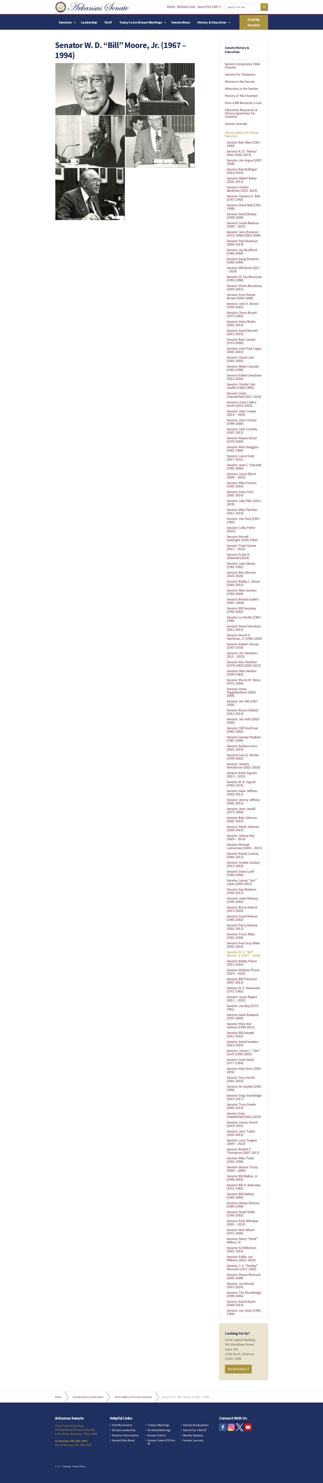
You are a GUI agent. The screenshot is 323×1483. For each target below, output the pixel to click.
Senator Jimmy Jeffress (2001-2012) (243, 801)
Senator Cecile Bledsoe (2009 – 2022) (243, 224)
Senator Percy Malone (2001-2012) (242, 927)
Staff (108, 22)
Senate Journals (236, 124)
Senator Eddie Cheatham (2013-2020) (244, 377)
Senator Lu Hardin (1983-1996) (244, 619)
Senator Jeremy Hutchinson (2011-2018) (243, 765)
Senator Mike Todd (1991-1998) (240, 1160)
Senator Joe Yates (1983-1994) (244, 1312)
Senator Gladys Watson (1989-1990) (243, 1204)
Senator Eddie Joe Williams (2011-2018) (241, 1258)
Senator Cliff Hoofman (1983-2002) (242, 730)
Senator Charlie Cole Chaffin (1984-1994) (241, 386)
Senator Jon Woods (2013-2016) (240, 1285)
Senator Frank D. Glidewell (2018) (238, 556)
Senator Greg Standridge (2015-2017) (244, 1097)
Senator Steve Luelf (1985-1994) (240, 873)
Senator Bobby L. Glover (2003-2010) (243, 583)
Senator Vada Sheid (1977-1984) (240, 1061)
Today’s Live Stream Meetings (140, 22)
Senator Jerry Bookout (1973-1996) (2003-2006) (244, 233)
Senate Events (156, 1435)
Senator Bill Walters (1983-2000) (240, 1195)
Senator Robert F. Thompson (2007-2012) (243, 1151)
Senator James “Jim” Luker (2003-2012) (242, 882)
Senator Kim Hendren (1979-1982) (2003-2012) (244, 663)
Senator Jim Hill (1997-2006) (243, 703)
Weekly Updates (193, 1435)
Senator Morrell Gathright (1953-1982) (242, 538)
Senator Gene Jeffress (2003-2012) (242, 792)
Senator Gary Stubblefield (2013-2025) (244, 1115)
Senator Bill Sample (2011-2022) (240, 1034)
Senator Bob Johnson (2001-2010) (242, 819)
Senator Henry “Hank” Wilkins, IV (242, 1240)
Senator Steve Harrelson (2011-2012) (244, 628)
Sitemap (67, 1466)
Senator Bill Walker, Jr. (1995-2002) (242, 1178)
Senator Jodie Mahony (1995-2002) (242, 900)
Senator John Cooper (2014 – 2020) (241, 413)
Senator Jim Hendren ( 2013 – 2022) (242, 655)
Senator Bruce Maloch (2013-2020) (242, 909)
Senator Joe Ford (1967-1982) (244, 520)
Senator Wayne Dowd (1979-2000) (242, 440)
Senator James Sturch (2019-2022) (242, 1124)
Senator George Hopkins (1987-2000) (244, 739)
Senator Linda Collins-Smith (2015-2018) (242, 404)
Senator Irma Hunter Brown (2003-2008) (241, 296)
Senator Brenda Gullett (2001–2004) (243, 601)
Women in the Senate (240, 81)
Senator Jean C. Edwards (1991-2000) (244, 466)
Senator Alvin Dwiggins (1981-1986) (243, 448)
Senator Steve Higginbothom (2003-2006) (242, 692)
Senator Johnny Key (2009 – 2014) (241, 837)
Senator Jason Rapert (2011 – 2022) (242, 998)
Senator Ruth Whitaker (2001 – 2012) (243, 1222)
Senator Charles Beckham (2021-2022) (242, 189)
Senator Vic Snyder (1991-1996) (244, 1088)
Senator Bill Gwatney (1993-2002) (241, 610)
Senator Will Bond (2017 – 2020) (243, 269)
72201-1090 (233, 1358)
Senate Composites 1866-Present (243, 65)
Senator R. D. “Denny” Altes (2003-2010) (242, 153)
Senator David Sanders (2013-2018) (242, 1043)
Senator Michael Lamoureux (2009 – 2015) (244, 846)
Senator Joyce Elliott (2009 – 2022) (241, 475)
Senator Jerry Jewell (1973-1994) (241, 810)
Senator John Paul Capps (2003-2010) (244, 350)
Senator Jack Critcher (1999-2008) (242, 422)
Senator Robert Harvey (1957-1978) (243, 646)
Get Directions (237, 1369)
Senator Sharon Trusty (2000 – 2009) (242, 1169)
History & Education (211, 22)
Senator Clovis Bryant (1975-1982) (242, 314)
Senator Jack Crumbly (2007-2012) (242, 431)
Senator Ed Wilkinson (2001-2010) (241, 1249)
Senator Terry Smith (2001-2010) (241, 1079)
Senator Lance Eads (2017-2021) (240, 457)
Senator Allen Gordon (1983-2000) (241, 592)
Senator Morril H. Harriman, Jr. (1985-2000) (244, 637)
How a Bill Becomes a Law (243, 103)
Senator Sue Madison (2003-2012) (241, 891)
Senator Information (125, 1435)
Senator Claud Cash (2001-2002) (240, 359)
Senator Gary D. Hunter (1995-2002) (243, 756)
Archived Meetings (159, 1430)
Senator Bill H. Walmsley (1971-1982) (244, 1187)
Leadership (89, 22)
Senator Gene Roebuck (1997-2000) (243, 1016)
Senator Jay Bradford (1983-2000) (242, 251)
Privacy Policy (79, 1466)
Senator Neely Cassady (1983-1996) (243, 368)
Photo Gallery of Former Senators (242, 134)
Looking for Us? (237, 1333)
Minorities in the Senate (241, 88)
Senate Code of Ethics (161, 1440)
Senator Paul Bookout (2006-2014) (242, 242)
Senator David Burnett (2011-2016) (242, 332)
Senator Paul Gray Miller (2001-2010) (243, 945)
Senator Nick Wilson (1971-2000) (241, 1231)
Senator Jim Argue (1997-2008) (244, 162)
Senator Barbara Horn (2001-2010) (242, 747)
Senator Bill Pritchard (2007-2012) (242, 980)
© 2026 (58, 1466)
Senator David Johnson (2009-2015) (243, 828)
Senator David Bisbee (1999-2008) (241, 216)
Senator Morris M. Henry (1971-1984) (244, 681)
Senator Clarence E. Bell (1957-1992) (243, 198)
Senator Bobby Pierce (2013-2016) (242, 963)
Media (171, 7)
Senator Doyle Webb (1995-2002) (241, 1213)
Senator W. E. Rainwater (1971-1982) (243, 989)
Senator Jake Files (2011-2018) (244, 502)
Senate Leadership (124, 1430)
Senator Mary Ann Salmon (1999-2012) (241, 1025)
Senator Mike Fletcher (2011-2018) (242, 511)
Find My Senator (253, 22)
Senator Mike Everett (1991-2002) (241, 484)
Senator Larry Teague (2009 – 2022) (242, 1142)
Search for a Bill (207, 7)
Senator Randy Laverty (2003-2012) (243, 855)
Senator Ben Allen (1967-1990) (244, 144)
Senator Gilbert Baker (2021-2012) (242, 180)
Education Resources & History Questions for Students (241, 113)
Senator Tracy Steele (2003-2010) (241, 1106)
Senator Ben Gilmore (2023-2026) (241, 574)
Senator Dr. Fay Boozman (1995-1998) (244, 278)
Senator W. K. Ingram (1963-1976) (241, 783)
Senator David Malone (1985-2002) (242, 918)
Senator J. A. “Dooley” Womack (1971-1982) (242, 1267)
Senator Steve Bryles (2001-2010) (241, 323)
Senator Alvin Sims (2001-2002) (244, 1070)
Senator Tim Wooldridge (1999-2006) (244, 1294)
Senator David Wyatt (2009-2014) (241, 1303)
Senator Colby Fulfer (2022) (241, 529)
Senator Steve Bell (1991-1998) (244, 207)
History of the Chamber (241, 96)
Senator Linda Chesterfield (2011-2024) (244, 395)
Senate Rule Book (123, 1440)
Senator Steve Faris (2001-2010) (240, 493)
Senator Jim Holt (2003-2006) (243, 721)
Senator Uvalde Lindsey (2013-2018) (243, 864)
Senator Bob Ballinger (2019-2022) (242, 171)
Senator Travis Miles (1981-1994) (241, 936)
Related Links (186, 7)
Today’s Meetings (158, 1425)
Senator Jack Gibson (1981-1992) (241, 565)
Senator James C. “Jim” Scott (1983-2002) (243, 1052)
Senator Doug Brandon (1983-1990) (243, 260)
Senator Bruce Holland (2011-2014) (242, 712)
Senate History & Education (237, 50)
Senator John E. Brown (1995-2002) (243, 305)
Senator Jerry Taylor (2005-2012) (241, 1133)
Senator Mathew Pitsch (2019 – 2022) (243, 971)
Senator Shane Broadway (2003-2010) (244, 287)
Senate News (180, 22)
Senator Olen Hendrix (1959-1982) (241, 672)
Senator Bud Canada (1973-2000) (241, 341)
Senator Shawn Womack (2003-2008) (244, 1276)
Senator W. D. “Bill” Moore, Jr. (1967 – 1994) (243, 954)
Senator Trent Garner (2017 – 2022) (241, 547)
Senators (65, 22)
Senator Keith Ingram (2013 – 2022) (242, 774)
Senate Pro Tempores (240, 74)
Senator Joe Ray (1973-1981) (243, 1007)
